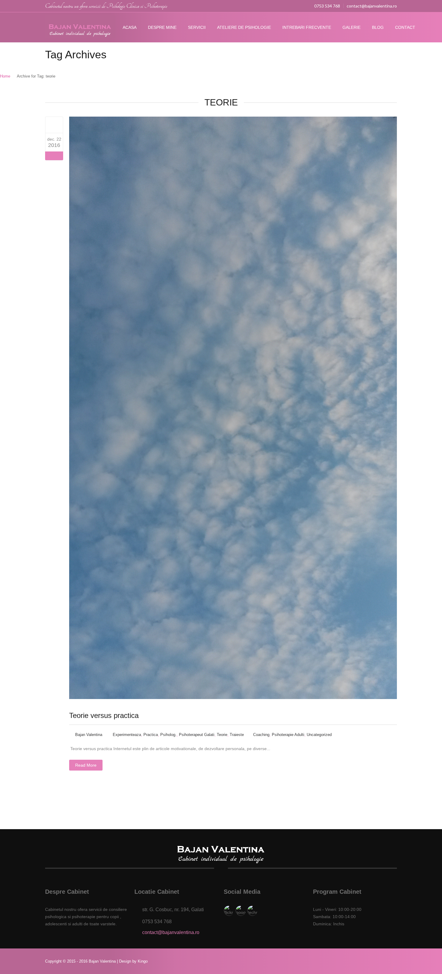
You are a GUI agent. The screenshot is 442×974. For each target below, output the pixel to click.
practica (150, 734)
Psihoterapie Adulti (288, 734)
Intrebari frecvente (306, 27)
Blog (378, 27)
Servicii (197, 27)
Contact (405, 27)
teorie (222, 734)
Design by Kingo (133, 961)
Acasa (130, 27)
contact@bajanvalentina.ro (372, 6)
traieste (237, 734)
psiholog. (168, 734)
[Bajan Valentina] (80, 27)
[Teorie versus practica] (54, 125)
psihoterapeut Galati (196, 734)
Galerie (351, 27)
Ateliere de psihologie (244, 27)
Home (5, 76)
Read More (86, 765)
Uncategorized (319, 734)
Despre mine (162, 27)
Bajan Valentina (88, 734)
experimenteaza (127, 734)
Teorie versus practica (104, 715)
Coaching (261, 734)
